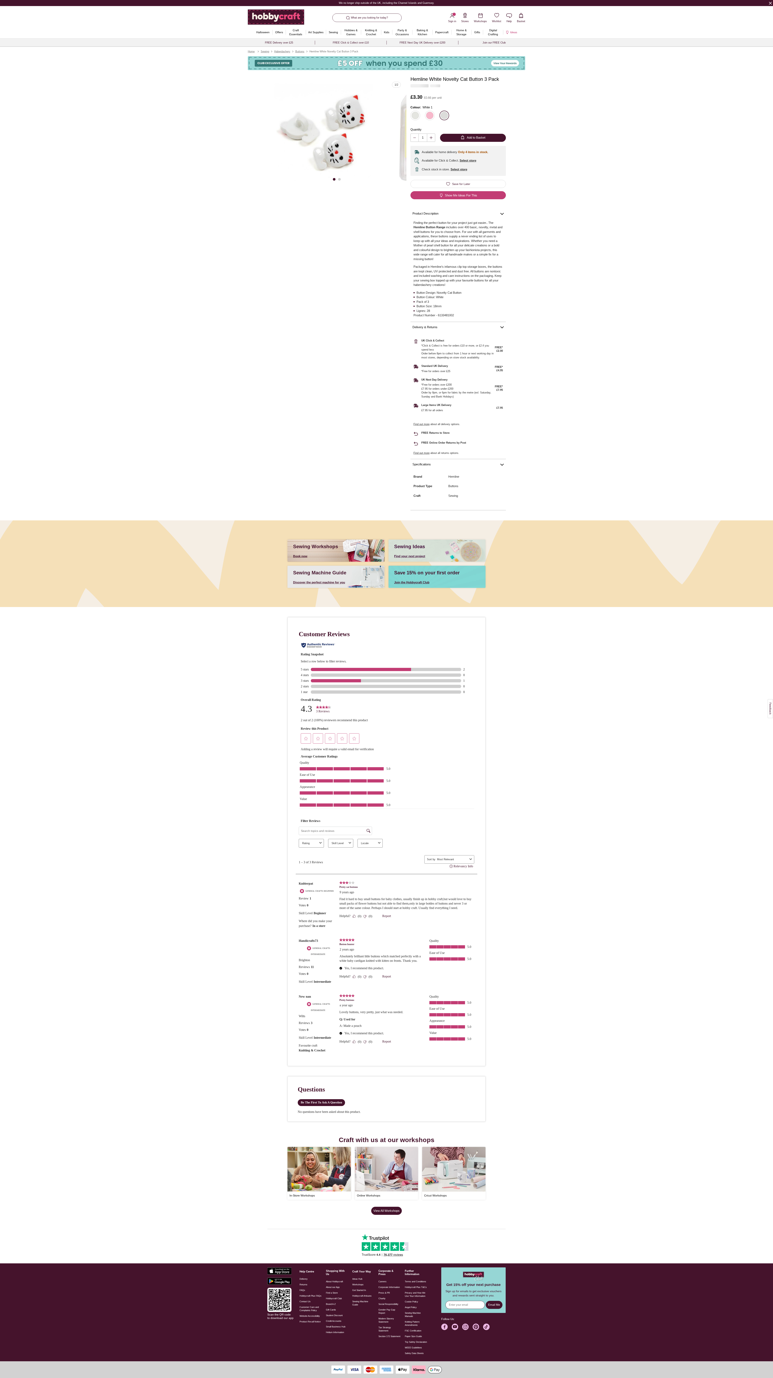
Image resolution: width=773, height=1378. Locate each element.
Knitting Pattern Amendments (412, 1323)
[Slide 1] (334, 179)
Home (251, 51)
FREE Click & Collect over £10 (351, 42)
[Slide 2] (339, 179)
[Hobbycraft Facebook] (444, 1327)
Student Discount (334, 1315)
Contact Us (305, 1301)
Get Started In (359, 1290)
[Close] (770, 3)
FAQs (302, 1290)
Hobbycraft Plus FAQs (310, 1296)
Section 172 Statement (389, 1336)
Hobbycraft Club (334, 1298)
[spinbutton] (423, 138)
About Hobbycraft (334, 1281)
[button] (323, 132)
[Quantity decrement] (414, 138)
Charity (381, 1298)
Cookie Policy (411, 1301)
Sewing (265, 51)
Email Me (494, 1304)
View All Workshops (386, 1210)
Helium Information (335, 1332)
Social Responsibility (388, 1304)
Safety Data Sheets (414, 1353)
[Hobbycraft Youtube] (455, 1327)
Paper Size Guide (413, 1336)
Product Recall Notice (310, 1321)
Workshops (358, 1284)
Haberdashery (282, 51)
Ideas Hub (357, 1279)
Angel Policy (411, 1307)
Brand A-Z (331, 1304)
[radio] (415, 115)
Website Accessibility (310, 1316)
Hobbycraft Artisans (362, 1296)
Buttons (299, 51)
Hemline (453, 476)
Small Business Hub (335, 1326)
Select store (468, 160)
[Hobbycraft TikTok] (486, 1327)
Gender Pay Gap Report (386, 1311)
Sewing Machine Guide (360, 1303)
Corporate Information (389, 1287)
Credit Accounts (333, 1321)
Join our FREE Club (494, 42)
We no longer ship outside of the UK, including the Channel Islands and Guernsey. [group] (386, 2)
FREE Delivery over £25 (279, 42)
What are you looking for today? (369, 17)
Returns (303, 1284)
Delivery (304, 1279)
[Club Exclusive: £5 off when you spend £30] (386, 63)
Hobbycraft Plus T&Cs (416, 1287)
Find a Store (332, 1293)
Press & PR (384, 1293)
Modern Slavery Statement (386, 1320)
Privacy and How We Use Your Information (415, 1294)
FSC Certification (413, 1330)
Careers (382, 1281)
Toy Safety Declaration (416, 1342)
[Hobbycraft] (276, 18)
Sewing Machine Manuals (413, 1314)
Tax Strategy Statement (384, 1329)
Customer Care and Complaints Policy (309, 1309)
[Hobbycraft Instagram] (465, 1327)
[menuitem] (262, 32)
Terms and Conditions (415, 1281)
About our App (333, 1287)
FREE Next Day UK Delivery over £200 (422, 42)
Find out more (421, 424)
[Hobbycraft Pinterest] (476, 1327)
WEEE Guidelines (413, 1347)
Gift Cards (331, 1309)
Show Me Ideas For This (461, 195)
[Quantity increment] (431, 138)
